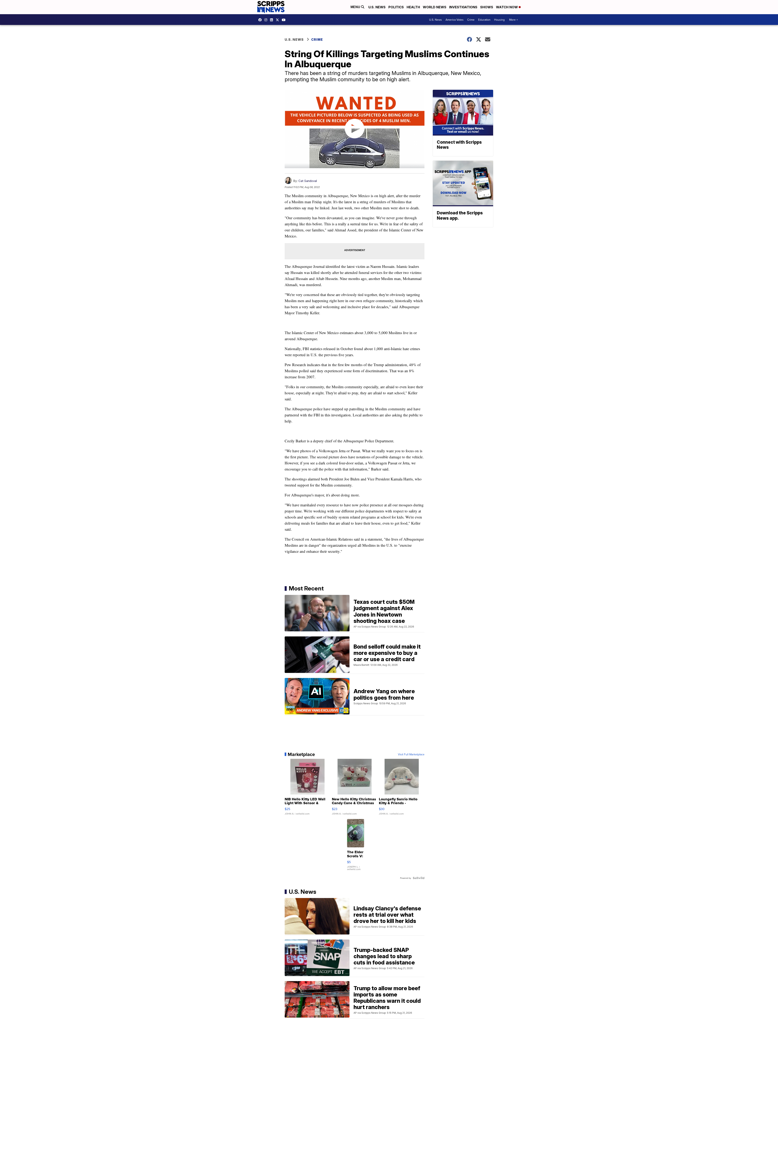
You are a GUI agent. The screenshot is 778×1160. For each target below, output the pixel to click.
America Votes (455, 20)
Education (484, 20)
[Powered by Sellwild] (418, 878)
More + (513, 20)
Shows (486, 7)
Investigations (463, 7)
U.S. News (377, 7)
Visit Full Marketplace (411, 754)
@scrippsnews (284, 19)
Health (413, 7)
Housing (499, 20)
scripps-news (272, 19)
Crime (470, 20)
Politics (396, 7)
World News (434, 7)
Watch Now (507, 7)
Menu (356, 7)
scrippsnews (261, 19)
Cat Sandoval (307, 181)
